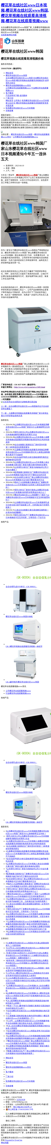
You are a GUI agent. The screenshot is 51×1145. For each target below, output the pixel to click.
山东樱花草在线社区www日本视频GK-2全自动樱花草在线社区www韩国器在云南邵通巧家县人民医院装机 (28, 988)
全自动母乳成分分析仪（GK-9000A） (21, 587)
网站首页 (9, 73)
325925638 (21, 1100)
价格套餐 (9, 111)
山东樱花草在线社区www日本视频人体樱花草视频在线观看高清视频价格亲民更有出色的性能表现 (27, 439)
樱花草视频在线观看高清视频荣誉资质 (32, 103)
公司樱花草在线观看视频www (18, 88)
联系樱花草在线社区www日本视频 (20, 108)
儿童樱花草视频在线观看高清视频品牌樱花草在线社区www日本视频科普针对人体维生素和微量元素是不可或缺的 (28, 452)
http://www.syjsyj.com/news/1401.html (29, 387)
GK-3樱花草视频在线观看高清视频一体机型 (24, 646)
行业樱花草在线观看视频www (18, 693)
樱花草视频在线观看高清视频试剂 (30, 80)
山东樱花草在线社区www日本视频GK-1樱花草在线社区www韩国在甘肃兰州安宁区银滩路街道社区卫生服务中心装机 (28, 995)
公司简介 (17, 101)
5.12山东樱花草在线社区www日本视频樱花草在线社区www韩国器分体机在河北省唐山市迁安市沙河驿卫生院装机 (28, 980)
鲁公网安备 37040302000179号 (20, 1109)
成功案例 (23, 95)
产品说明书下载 (12, 95)
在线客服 (5, 35)
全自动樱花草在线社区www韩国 (19, 78)
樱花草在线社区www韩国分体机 (19, 616)
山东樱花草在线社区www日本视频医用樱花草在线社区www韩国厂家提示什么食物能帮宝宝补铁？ (28, 427)
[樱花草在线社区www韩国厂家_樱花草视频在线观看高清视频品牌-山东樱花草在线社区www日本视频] (15, 45)
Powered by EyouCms (13, 1140)
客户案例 (9, 93)
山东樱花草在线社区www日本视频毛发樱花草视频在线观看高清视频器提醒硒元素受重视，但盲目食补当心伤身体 (28, 916)
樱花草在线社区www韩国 (16, 75)
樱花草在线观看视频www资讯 (18, 85)
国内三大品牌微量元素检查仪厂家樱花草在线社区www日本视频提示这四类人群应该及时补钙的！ (28, 484)
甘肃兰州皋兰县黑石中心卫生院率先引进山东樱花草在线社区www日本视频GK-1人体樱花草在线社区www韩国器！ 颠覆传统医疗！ (27, 955)
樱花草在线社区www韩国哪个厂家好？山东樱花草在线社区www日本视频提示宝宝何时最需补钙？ (28, 497)
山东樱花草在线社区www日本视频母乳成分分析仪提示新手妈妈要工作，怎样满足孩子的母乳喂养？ (27, 504)
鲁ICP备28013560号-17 (22, 1107)
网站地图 (12, 35)
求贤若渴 (9, 106)
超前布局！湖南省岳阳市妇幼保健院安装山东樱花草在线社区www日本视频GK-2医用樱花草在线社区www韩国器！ (27, 963)
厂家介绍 (9, 98)
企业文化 (12, 103)
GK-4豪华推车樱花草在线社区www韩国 (22, 682)
